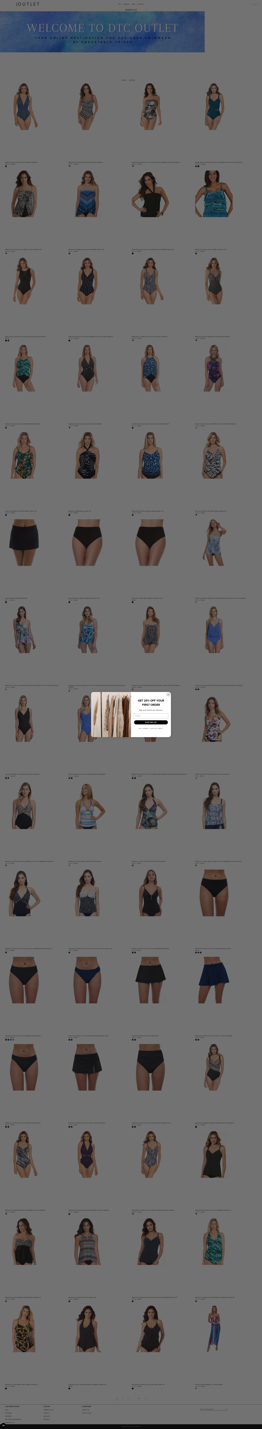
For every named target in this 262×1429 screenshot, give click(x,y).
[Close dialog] (168, 694)
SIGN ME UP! (151, 722)
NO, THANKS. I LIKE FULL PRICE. (151, 728)
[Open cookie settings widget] (3, 1425)
